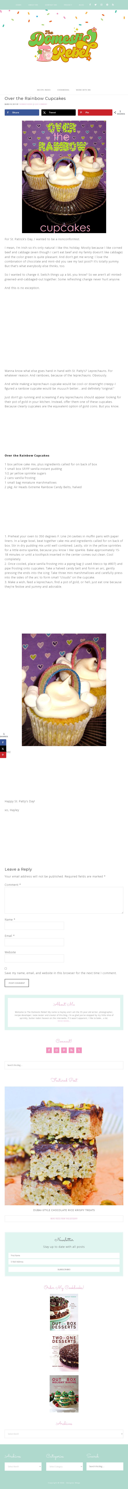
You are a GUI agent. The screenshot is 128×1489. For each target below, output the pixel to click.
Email (10, 936)
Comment (13, 885)
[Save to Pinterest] (3, 755)
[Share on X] (3, 748)
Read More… (64, 1021)
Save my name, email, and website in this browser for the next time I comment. (61, 973)
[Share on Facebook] (3, 742)
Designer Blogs (73, 1483)
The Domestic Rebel (64, 45)
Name (10, 919)
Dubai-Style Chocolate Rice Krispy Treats (64, 1210)
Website (10, 952)
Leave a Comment (40, 104)
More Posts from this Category (64, 1218)
